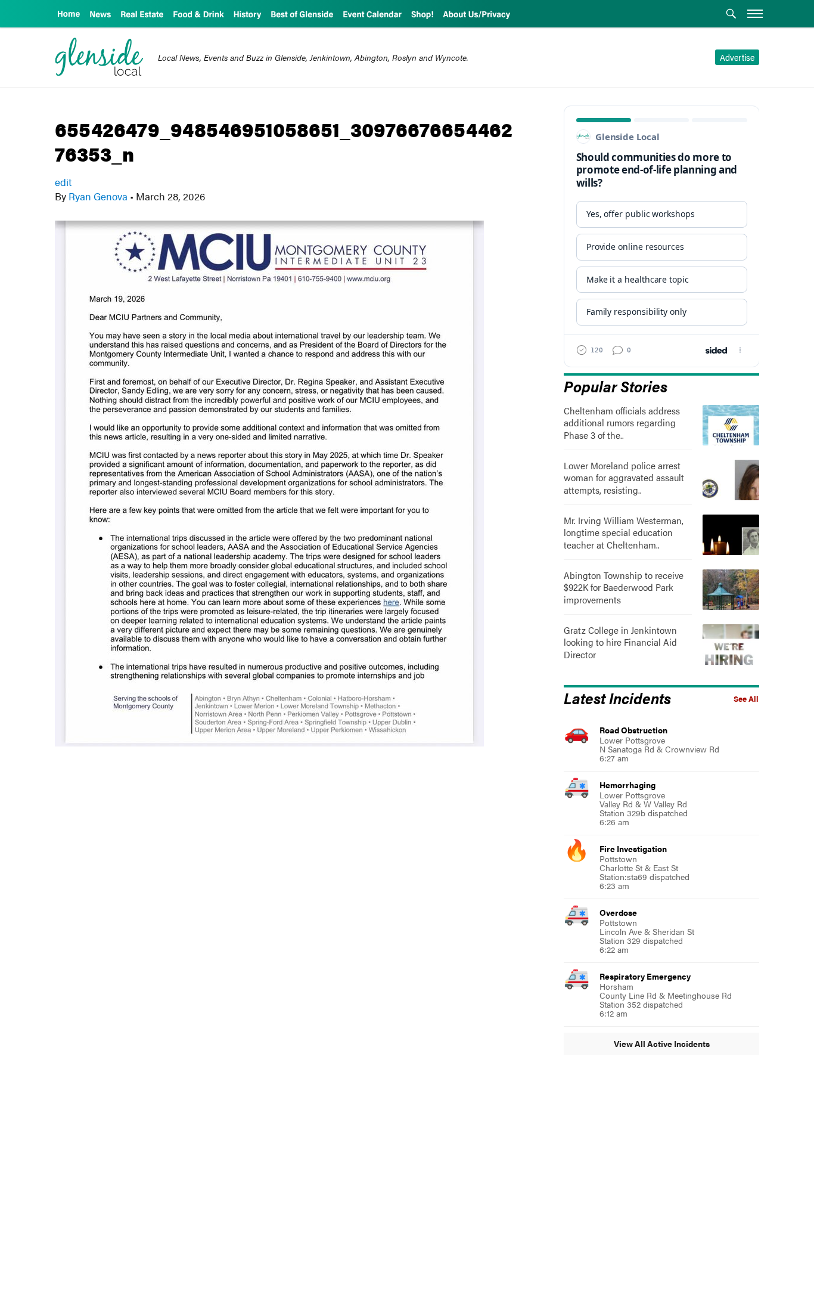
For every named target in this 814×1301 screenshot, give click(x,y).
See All (746, 698)
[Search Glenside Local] (731, 15)
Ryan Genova (98, 196)
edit (63, 182)
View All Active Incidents (662, 1043)
